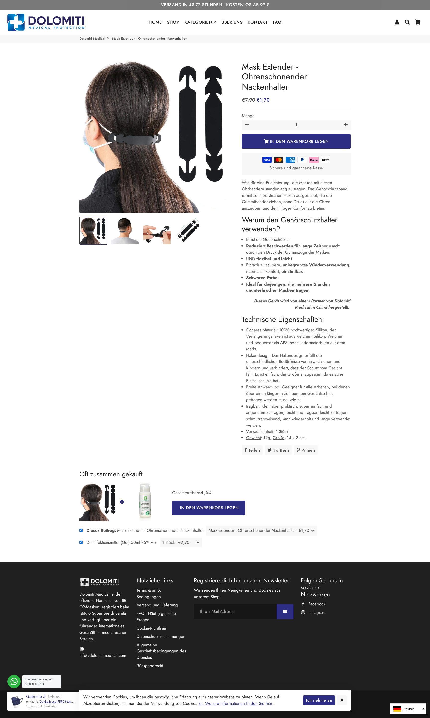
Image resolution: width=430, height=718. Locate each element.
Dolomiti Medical (92, 38)
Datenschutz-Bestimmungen (161, 636)
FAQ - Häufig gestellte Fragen (156, 616)
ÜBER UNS (231, 22)
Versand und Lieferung (157, 605)
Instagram (316, 612)
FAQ (277, 22)
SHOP (173, 22)
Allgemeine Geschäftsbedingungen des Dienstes (161, 651)
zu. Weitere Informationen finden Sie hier (235, 703)
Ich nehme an (319, 700)
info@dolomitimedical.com (102, 655)
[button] (408, 708)
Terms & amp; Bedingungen (149, 593)
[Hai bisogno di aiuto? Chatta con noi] (14, 681)
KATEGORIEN (199, 22)
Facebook (316, 604)
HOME (155, 22)
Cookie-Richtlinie (151, 628)
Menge (248, 116)
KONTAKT (258, 22)
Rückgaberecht (150, 666)
